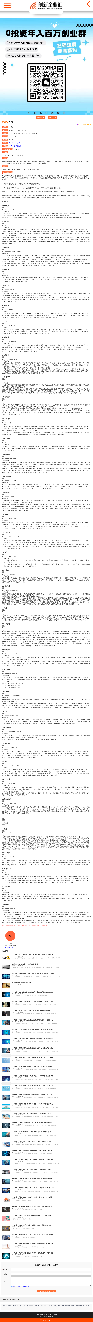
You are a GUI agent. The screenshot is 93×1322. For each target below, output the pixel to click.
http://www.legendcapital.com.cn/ (18, 143)
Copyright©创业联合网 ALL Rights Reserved (46, 1314)
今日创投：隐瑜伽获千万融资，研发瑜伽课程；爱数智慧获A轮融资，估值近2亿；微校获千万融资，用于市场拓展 (32, 1244)
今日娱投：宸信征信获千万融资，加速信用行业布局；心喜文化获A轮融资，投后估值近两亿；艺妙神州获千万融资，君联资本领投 (32, 1058)
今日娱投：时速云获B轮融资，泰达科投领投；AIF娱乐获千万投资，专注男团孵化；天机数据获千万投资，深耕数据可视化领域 (32, 1076)
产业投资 (18, 146)
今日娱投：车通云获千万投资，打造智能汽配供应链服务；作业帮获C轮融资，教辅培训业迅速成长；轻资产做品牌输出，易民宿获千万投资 (32, 1020)
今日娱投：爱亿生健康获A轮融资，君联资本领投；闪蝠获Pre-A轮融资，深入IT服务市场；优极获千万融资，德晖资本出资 (32, 1067)
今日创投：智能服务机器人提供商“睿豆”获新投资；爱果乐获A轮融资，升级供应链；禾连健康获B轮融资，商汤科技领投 (32, 1225)
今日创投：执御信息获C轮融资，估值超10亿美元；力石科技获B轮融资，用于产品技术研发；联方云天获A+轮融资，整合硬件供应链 (32, 1197)
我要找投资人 (40, 117)
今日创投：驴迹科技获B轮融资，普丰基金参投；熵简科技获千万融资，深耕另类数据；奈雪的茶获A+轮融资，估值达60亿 (32, 1114)
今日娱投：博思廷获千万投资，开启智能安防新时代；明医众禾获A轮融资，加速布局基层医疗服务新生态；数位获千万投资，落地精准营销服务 (32, 1048)
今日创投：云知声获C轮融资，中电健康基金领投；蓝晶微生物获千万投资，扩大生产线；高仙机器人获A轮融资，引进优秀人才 (32, 1179)
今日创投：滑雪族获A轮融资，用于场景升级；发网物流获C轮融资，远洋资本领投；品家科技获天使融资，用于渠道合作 (33, 1188)
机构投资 (12, 146)
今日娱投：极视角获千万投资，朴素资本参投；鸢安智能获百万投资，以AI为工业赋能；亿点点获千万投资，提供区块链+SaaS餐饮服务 (32, 1086)
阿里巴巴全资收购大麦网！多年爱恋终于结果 (25, 964)
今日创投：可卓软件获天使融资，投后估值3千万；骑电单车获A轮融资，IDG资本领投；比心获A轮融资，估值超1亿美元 (32, 1123)
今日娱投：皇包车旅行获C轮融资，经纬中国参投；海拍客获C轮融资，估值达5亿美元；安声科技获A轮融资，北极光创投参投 (33, 1104)
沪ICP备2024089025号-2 (46, 1317)
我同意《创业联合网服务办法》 (21, 1287)
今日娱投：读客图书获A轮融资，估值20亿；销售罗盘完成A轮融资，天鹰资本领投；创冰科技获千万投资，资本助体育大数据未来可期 (33, 1002)
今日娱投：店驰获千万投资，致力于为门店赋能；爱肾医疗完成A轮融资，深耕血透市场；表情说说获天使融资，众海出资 (31, 1011)
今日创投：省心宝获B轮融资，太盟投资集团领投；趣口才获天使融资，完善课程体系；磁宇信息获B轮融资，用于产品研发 (32, 1132)
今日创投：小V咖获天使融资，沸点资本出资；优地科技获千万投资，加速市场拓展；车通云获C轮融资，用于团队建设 (32, 1160)
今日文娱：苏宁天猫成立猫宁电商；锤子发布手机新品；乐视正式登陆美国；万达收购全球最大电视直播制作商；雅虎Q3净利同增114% (32, 955)
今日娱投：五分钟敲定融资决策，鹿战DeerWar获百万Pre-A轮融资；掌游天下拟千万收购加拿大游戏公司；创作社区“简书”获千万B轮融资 (33, 974)
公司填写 (5, 122)
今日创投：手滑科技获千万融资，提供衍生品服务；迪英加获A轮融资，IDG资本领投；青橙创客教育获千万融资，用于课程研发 (32, 1142)
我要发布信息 (52, 117)
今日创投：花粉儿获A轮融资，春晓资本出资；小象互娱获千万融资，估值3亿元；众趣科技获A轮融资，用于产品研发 (32, 1151)
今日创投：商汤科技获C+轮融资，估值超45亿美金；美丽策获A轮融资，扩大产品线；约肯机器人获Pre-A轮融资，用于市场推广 (32, 1207)
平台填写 (11, 122)
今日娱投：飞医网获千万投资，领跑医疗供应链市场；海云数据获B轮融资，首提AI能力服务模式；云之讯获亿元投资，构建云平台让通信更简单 (32, 1030)
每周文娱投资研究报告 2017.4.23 (21, 982)
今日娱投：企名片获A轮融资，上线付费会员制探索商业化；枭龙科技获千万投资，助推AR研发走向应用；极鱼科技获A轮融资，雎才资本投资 (32, 1039)
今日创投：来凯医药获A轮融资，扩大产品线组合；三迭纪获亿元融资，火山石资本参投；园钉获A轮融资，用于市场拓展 (32, 1216)
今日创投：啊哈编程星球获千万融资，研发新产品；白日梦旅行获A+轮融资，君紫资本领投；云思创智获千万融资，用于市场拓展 (32, 1235)
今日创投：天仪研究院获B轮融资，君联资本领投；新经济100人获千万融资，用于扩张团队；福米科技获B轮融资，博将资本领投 (32, 1253)
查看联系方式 (9, 947)
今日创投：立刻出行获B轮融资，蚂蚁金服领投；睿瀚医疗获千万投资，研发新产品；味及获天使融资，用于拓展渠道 (32, 1170)
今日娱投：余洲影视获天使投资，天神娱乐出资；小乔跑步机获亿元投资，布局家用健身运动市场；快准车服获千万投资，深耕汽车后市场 (32, 1095)
